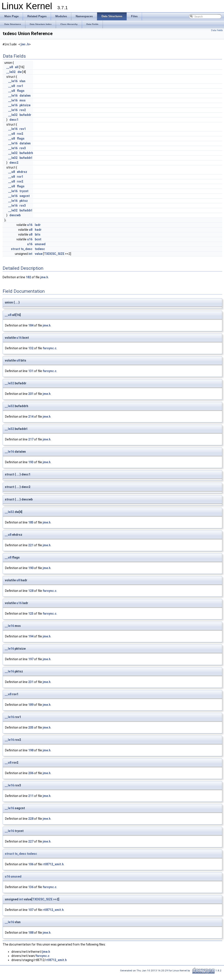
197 (30, 659)
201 (30, 394)
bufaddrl (25, 158)
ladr (38, 225)
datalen (25, 95)
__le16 (13, 81)
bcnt (38, 239)
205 (30, 727)
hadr (38, 229)
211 (30, 796)
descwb (15, 215)
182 (28, 277)
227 (30, 841)
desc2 (13, 162)
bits (37, 234)
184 (30, 325)
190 (30, 568)
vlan (22, 81)
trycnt (23, 191)
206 (30, 773)
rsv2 (22, 110)
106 (30, 864)
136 (30, 887)
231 (30, 682)
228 (30, 818)
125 (30, 613)
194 (30, 636)
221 (30, 545)
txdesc (40, 249)
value (38, 253)
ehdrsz (22, 172)
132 (30, 348)
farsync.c (49, 348)
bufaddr (25, 115)
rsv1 (20, 86)
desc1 (13, 119)
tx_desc (26, 249)
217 (30, 439)
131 (30, 371)
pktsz (23, 200)
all (16, 67)
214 (30, 416)
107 (30, 910)
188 (30, 932)
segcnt (24, 196)
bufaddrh (26, 153)
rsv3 (22, 148)
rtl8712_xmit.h (53, 864)
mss (22, 100)
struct (15, 249)
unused (40, 244)
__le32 (11, 72)
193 (30, 462)
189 (30, 704)
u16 (29, 225)
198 (30, 750)
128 (30, 591)
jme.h (24, 44)
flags (20, 90)
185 (30, 522)
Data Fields (217, 30)
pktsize (24, 105)
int (30, 253)
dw (20, 72)
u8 (30, 229)
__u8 (9, 67)
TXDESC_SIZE (54, 253)
